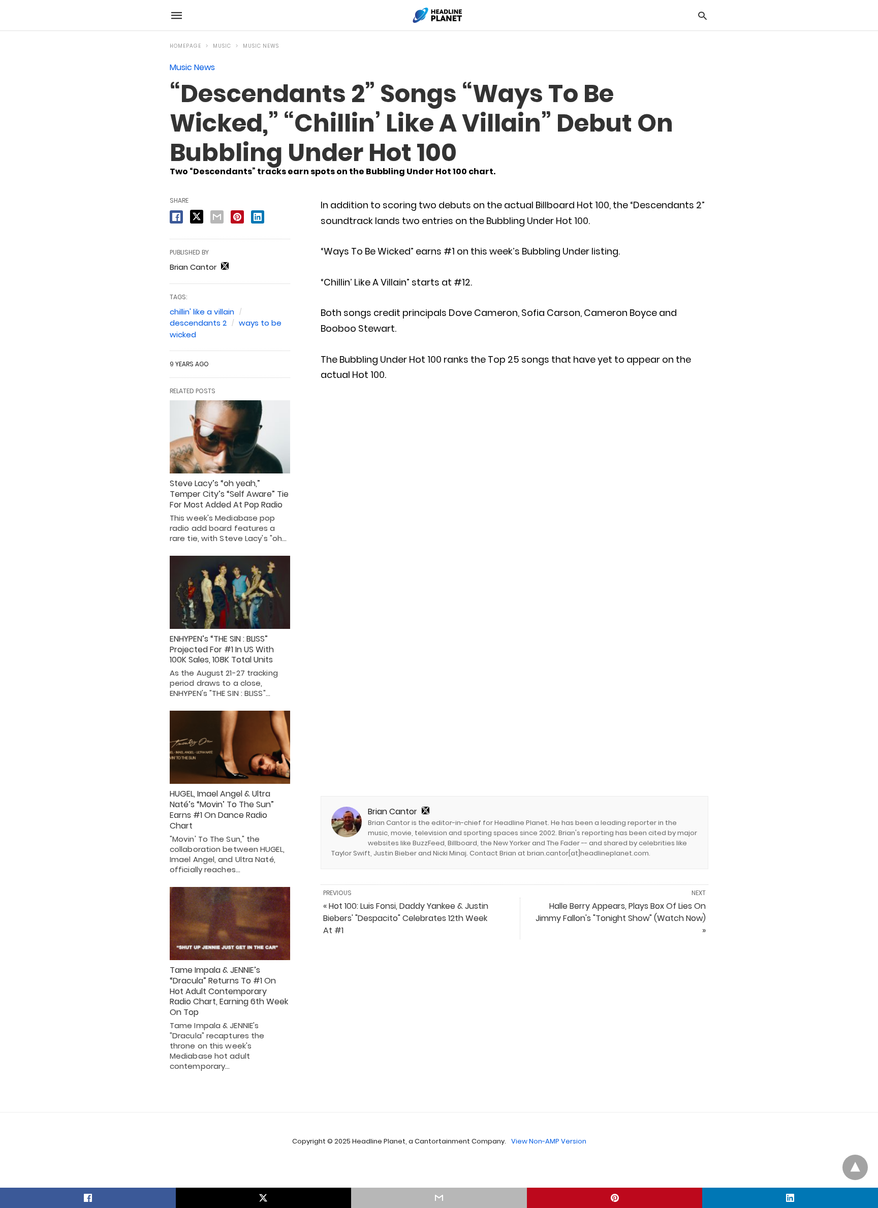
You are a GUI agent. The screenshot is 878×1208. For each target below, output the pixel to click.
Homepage (185, 46)
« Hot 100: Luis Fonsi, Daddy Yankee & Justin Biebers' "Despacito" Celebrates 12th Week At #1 (405, 918)
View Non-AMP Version (548, 1141)
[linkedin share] (257, 217)
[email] (439, 1198)
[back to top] (855, 1167)
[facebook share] (176, 217)
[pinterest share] (237, 217)
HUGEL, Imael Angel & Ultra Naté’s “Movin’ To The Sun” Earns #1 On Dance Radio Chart (222, 809)
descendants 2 (198, 322)
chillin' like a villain (202, 311)
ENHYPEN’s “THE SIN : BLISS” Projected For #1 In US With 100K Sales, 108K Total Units (222, 649)
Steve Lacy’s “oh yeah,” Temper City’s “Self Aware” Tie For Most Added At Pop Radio (229, 494)
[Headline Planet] (438, 15)
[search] (702, 15)
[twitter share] (196, 217)
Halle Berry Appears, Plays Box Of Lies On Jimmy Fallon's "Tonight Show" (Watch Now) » (621, 918)
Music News (261, 46)
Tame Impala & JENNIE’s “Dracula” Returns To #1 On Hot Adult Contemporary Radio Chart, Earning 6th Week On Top (229, 991)
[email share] (217, 217)
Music (222, 46)
